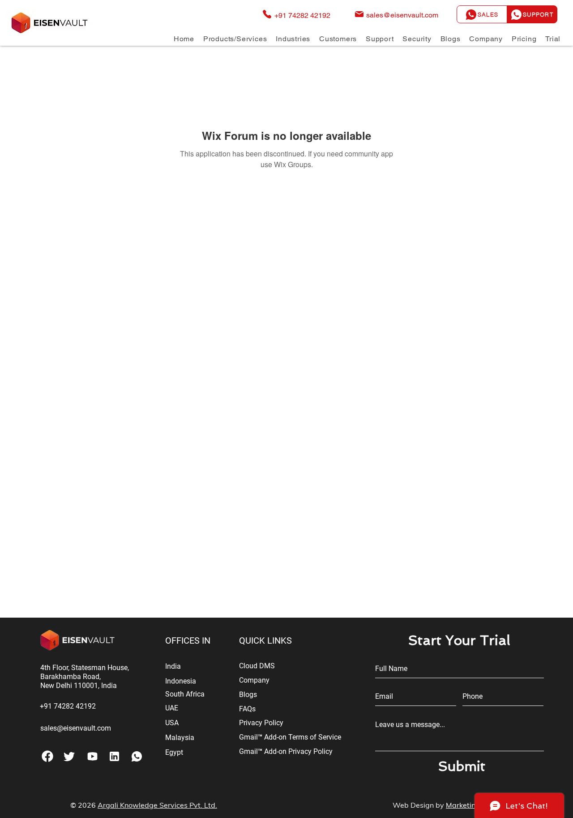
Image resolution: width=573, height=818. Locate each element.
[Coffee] (137, 756)
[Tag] (69, 756)
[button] (235, 38)
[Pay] (92, 756)
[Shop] (114, 756)
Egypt (174, 752)
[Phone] (47, 756)
